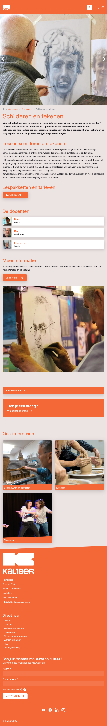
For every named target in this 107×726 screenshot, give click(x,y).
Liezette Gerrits (53, 244)
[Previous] (3, 59)
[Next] (104, 59)
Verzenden (13, 696)
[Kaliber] (9, 7)
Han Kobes (53, 221)
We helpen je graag (17, 411)
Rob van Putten (53, 232)
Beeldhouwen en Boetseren (27, 465)
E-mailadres (10, 679)
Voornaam (13, 414)
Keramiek (79, 465)
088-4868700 (10, 597)
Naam (7, 668)
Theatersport (27, 518)
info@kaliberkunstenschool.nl (16, 602)
